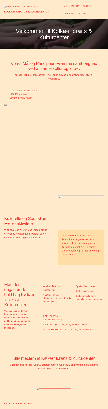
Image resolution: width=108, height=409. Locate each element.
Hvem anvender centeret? (23, 90)
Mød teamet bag (18, 94)
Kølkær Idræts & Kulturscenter (26, 11)
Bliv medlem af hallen (21, 97)
